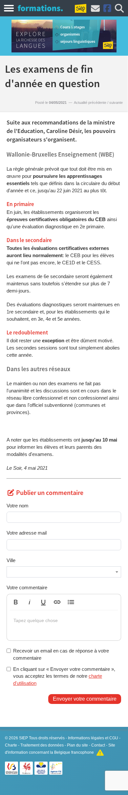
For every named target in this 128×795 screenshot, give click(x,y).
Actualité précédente (90, 102)
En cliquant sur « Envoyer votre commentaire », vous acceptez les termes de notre (64, 676)
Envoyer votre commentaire (85, 699)
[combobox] (64, 571)
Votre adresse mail (27, 533)
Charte (11, 745)
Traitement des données (42, 745)
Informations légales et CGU (93, 738)
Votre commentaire (27, 587)
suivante (116, 102)
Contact (98, 745)
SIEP (23, 738)
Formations (40, 7)
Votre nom (18, 505)
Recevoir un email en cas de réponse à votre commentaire (61, 654)
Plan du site (77, 745)
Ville (11, 560)
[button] (16, 602)
